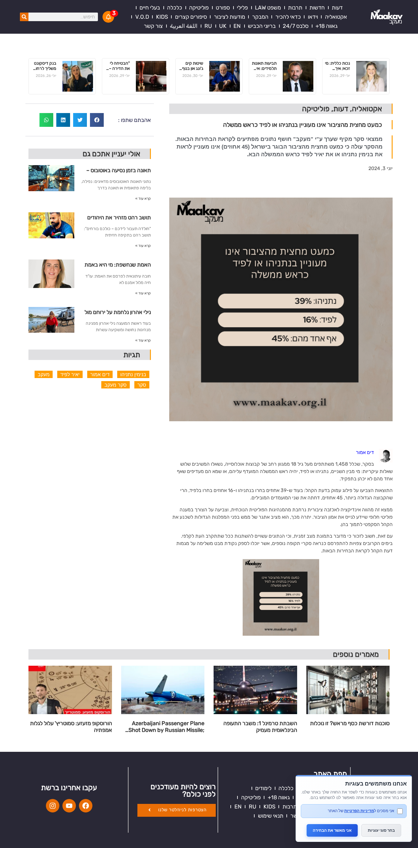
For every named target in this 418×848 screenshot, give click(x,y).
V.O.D (142, 16)
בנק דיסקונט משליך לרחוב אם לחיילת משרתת (44, 66)
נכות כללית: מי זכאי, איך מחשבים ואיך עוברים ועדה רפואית (337, 66)
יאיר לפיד (70, 374)
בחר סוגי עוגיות (381, 830)
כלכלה (174, 7)
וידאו (313, 16)
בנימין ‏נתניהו (133, 374)
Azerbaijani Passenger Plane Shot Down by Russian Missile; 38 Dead (166, 726)
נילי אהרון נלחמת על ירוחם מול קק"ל (117, 314)
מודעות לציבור (229, 16)
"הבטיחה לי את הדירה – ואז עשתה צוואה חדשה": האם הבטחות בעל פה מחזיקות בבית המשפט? (118, 66)
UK (222, 26)
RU (208, 26)
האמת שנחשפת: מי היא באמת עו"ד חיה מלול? (117, 267)
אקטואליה (336, 16)
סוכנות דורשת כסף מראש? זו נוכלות (350, 723)
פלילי (242, 7)
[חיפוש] (24, 17)
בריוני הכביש (262, 26)
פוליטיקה (199, 7)
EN (237, 26)
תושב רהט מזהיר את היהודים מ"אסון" (119, 219)
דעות (337, 7)
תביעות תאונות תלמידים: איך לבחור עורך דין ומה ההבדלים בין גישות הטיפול (264, 66)
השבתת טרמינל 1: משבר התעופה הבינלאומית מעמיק (260, 726)
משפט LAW (268, 7)
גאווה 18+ (326, 26)
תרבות (295, 7)
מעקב (44, 374)
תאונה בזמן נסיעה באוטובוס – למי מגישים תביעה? (118, 172)
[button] (97, 120)
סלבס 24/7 (295, 26)
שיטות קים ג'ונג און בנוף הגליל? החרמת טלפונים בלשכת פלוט (192, 66)
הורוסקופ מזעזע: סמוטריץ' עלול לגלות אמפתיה (71, 726)
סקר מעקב (115, 385)
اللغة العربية (183, 26)
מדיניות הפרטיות (359, 810)
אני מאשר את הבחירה (332, 830)
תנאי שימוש (270, 815)
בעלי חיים (150, 7)
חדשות (317, 7)
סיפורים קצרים (191, 16)
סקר (141, 385)
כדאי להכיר (288, 16)
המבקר (260, 16)
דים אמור (100, 374)
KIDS (162, 16)
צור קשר (153, 26)
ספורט (223, 7)
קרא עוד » (143, 198)
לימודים (263, 788)
